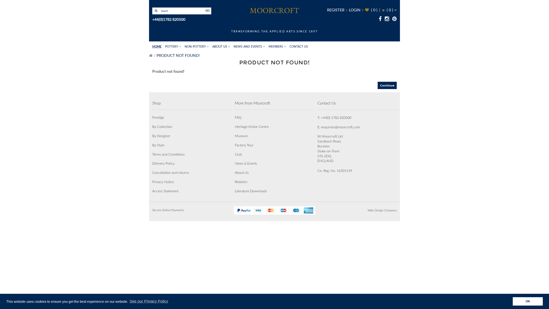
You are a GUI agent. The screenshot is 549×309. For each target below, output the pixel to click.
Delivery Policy (163, 163)
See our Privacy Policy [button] (149, 301)
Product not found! (178, 56)
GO (207, 10)
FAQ (238, 117)
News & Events (246, 163)
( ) (371, 10)
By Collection (162, 127)
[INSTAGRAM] (387, 19)
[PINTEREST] (394, 19)
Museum (241, 136)
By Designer (161, 136)
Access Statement (165, 191)
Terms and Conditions (168, 154)
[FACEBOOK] (380, 19)
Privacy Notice (163, 182)
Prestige (158, 117)
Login (354, 10)
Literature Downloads (251, 191)
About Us (219, 46)
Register (335, 10)
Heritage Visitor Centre (252, 127)
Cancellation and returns (170, 172)
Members (275, 46)
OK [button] (528, 301)
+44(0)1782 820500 (168, 20)
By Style (158, 145)
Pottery (171, 46)
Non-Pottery (195, 46)
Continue (387, 85)
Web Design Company (382, 210)
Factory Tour (244, 145)
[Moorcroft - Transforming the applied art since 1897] (274, 10)
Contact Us (299, 46)
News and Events (248, 46)
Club (238, 154)
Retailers (241, 182)
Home (156, 46)
